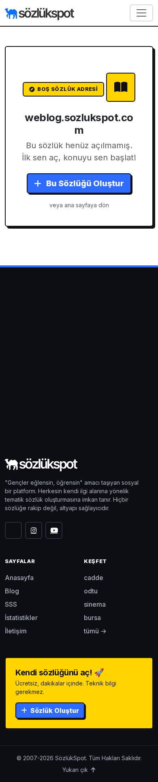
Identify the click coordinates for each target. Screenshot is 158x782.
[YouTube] (53, 530)
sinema (95, 604)
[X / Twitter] (13, 530)
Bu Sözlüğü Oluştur (84, 183)
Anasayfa (19, 578)
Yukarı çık (76, 769)
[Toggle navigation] (141, 12)
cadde (93, 578)
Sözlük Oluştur (54, 710)
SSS (11, 604)
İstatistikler (21, 618)
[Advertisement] (79, 373)
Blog (12, 591)
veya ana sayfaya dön (79, 205)
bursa (92, 618)
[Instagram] (33, 530)
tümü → (95, 631)
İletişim (16, 631)
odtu (91, 591)
